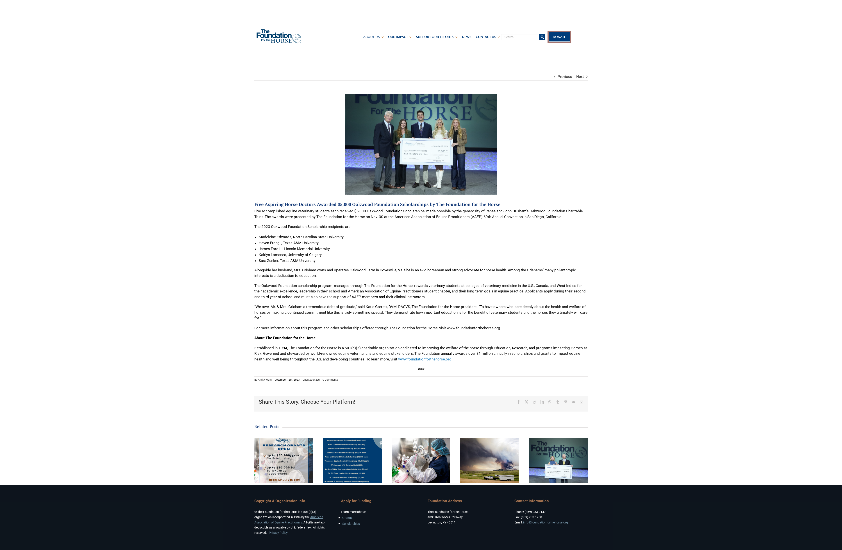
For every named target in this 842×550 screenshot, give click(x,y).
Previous (565, 76)
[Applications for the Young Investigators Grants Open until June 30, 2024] (421, 440)
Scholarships (351, 523)
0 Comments (330, 379)
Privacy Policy (278, 532)
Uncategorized (311, 379)
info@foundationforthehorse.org (545, 522)
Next (580, 76)
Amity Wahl (265, 379)
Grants (347, 518)
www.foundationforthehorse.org (424, 359)
